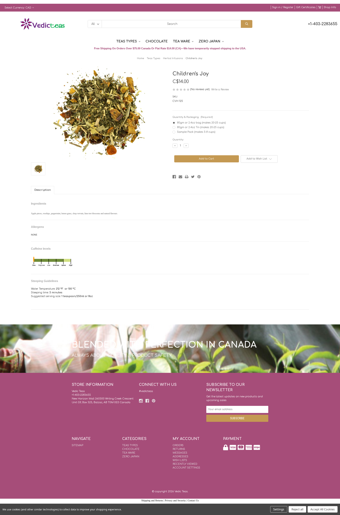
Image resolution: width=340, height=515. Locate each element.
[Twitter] (193, 176)
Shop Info (330, 7)
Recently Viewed (185, 464)
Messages (180, 452)
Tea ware (181, 41)
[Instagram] (141, 401)
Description (42, 189)
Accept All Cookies (322, 509)
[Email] (180, 176)
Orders (178, 445)
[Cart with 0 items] (319, 7)
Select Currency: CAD (18, 7)
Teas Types (126, 41)
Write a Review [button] (220, 89)
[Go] (246, 24)
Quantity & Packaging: (192, 117)
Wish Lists (180, 460)
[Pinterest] (199, 176)
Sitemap (77, 445)
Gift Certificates (306, 7)
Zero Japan (209, 41)
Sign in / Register (282, 7)
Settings (278, 509)
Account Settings (186, 467)
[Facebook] (174, 176)
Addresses (180, 456)
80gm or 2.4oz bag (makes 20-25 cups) (201, 122)
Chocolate (157, 41)
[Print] (186, 176)
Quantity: (178, 139)
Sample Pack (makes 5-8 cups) (196, 132)
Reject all (297, 509)
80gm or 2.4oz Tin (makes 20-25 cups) (200, 127)
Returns (179, 449)
